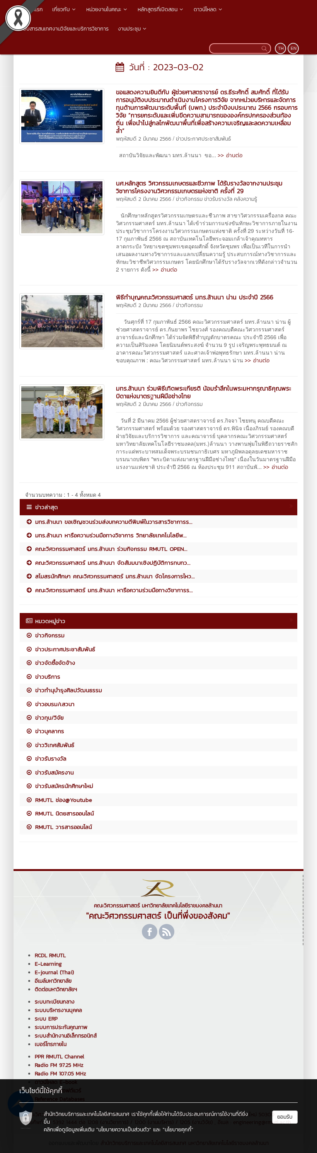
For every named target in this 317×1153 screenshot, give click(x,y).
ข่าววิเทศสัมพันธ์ (53, 744)
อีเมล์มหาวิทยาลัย (53, 981)
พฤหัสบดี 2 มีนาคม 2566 (143, 139)
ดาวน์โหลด (205, 9)
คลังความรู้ (245, 199)
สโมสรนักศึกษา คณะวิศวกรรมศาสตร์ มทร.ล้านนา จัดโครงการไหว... (114, 576)
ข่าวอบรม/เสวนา (54, 704)
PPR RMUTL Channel (59, 1057)
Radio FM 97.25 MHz (59, 1065)
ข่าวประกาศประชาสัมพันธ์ (203, 139)
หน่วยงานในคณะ (103, 9)
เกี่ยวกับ (61, 9)
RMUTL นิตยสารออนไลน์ (63, 813)
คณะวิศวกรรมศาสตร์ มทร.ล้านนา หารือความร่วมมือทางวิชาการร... (113, 590)
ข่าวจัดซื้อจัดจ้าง (54, 662)
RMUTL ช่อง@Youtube (62, 799)
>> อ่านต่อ (230, 155)
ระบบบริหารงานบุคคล (58, 1010)
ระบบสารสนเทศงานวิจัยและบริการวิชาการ (63, 29)
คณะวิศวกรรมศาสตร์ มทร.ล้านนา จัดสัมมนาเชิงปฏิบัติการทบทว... (112, 562)
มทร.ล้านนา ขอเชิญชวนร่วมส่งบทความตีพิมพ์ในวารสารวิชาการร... (113, 521)
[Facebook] (149, 931)
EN (294, 48)
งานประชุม (129, 29)
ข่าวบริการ (46, 676)
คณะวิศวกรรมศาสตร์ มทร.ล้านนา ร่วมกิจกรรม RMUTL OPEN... (110, 548)
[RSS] (166, 931)
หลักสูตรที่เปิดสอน (157, 9)
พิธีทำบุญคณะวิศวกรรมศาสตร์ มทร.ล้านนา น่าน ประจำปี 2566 (194, 297)
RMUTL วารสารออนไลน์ (62, 826)
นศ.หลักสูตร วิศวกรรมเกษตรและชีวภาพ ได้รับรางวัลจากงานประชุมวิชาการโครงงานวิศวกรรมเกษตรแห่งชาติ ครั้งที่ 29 (199, 186)
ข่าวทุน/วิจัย (48, 717)
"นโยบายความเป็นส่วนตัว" (123, 1130)
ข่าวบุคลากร (48, 731)
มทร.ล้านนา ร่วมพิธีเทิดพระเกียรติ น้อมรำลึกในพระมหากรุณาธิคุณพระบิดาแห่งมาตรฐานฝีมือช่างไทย (203, 392)
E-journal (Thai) (54, 972)
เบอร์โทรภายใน (50, 1044)
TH (281, 48)
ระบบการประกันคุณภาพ (61, 1027)
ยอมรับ (285, 1117)
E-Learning (48, 964)
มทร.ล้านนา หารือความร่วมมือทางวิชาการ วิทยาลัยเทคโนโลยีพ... (110, 535)
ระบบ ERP (46, 1019)
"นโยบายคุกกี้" (178, 1130)
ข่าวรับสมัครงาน (53, 772)
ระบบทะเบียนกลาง (55, 1002)
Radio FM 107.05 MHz (60, 1074)
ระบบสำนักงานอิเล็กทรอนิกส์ (66, 1036)
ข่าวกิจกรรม (189, 199)
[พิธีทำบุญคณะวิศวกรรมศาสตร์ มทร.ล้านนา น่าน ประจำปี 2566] (61, 320)
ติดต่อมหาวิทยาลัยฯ (56, 989)
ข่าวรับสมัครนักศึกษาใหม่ (63, 785)
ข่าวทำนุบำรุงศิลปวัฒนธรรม (67, 690)
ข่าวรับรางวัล (218, 199)
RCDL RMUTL (50, 955)
